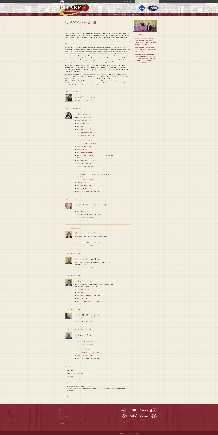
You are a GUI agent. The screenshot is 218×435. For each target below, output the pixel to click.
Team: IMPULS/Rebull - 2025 (85, 123)
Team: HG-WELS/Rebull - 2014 (85, 166)
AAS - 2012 (70, 376)
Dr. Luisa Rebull (84, 114)
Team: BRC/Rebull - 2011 (84, 182)
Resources (154, 15)
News (138, 15)
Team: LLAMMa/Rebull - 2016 (85, 160)
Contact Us (62, 426)
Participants (113, 15)
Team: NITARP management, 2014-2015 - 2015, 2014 (92, 169)
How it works (101, 15)
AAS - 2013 (70, 370)
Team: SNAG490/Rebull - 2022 (85, 141)
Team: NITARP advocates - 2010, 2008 (88, 301)
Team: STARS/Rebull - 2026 (84, 120)
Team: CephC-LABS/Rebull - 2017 (86, 152)
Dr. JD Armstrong (85, 96)
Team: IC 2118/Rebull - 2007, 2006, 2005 (88, 191)
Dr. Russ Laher (83, 334)
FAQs (60, 413)
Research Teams (127, 15)
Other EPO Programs (65, 421)
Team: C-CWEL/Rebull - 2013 (85, 172)
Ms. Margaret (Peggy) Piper (91, 204)
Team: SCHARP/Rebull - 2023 (85, 138)
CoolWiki (61, 423)
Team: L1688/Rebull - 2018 (84, 149)
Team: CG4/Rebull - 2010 (84, 185)
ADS (143, 51)
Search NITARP (129, 1)
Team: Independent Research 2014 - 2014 (88, 243)
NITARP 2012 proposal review (75, 386)
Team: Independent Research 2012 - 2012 (88, 214)
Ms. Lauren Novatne (87, 314)
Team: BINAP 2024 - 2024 (84, 129)
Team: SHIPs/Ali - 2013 (83, 211)
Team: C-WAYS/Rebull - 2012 (85, 100)
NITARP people (63, 416)
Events (145, 15)
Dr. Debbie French (86, 281)
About (91, 15)
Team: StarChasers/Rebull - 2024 (86, 132)
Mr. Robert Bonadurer (88, 259)
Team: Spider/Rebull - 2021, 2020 (86, 144)
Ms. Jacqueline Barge (88, 233)
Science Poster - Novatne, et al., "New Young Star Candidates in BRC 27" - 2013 (145, 49)
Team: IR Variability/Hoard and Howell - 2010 (90, 220)
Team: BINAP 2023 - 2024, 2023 (86, 135)
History (61, 418)
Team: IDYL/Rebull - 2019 (84, 146)
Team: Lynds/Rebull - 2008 (84, 188)
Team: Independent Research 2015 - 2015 (88, 240)
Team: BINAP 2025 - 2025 (84, 126)
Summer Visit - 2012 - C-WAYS (75, 373)
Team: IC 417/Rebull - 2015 (84, 163)
